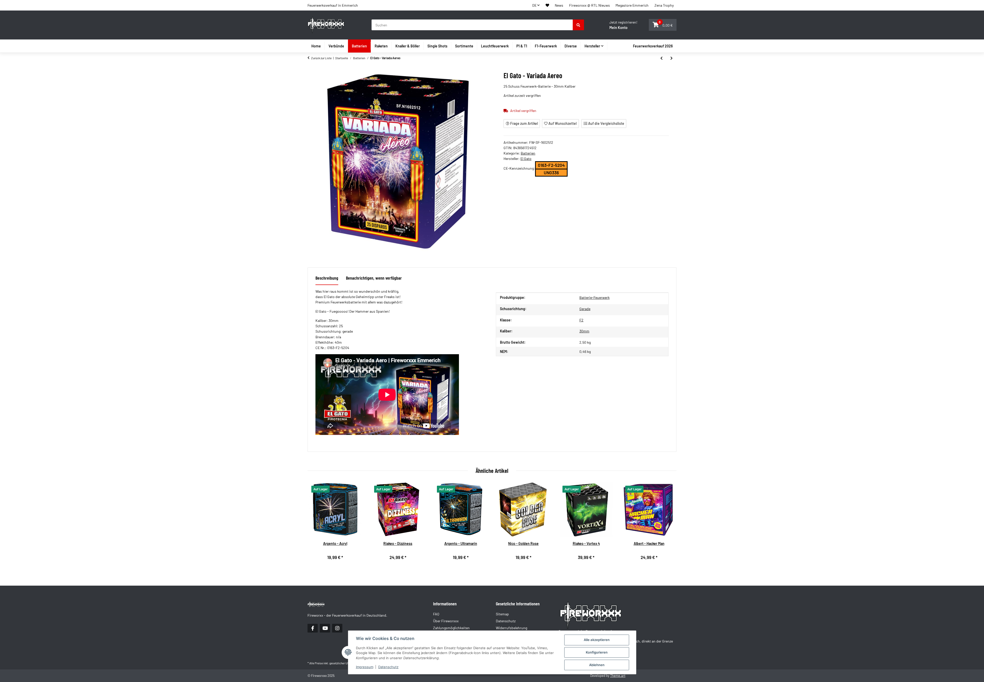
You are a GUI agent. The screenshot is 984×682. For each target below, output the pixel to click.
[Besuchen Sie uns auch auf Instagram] (337, 628)
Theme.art (618, 676)
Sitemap (502, 614)
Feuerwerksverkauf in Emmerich (333, 5)
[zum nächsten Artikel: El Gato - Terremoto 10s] (671, 58)
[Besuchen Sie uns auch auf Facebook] (313, 628)
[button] (547, 5)
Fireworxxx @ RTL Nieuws (589, 5)
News (559, 5)
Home (316, 46)
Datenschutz (388, 667)
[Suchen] (578, 24)
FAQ (436, 614)
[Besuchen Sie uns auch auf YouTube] (325, 628)
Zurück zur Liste (321, 58)
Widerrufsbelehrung (511, 628)
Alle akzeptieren (597, 640)
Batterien (528, 153)
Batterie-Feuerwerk (594, 297)
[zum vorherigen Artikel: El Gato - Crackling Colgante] (662, 58)
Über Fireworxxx (446, 621)
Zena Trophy (664, 5)
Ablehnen (596, 665)
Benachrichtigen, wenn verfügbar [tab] (374, 278)
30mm (584, 331)
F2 (581, 320)
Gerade (584, 309)
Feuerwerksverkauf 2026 (653, 46)
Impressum (364, 667)
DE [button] (534, 5)
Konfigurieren (597, 652)
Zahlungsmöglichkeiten (451, 628)
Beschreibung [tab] (326, 278)
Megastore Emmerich (632, 5)
